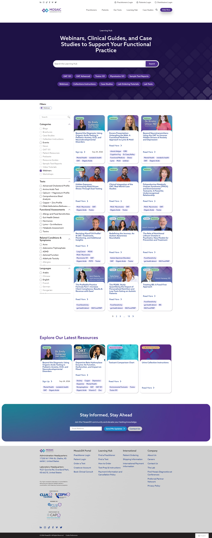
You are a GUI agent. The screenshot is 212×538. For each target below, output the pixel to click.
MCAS (90, 252)
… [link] (124, 316)
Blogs (45, 128)
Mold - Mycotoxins (83, 207)
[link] (133, 316)
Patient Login (80, 459)
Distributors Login (164, 2)
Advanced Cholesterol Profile (56, 185)
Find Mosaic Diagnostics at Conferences (160, 473)
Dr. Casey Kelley (129, 154)
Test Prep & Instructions (109, 467)
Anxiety (79, 381)
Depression (96, 381)
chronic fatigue (115, 151)
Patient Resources (51, 153)
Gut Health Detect (51, 217)
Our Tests (118, 10)
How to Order (104, 463)
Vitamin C (92, 390)
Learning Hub (132, 10)
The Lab (151, 467)
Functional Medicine (117, 158)
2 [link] (116, 316)
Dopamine (80, 384)
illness (129, 158)
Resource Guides (50, 160)
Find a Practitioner (106, 455)
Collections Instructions (84, 84)
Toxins (46, 231)
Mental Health (82, 158)
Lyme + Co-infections (52, 224)
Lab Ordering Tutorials (128, 84)
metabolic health (95, 158)
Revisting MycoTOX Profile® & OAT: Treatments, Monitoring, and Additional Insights (88, 236)
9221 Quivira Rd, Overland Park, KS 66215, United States (54, 471)
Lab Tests (148, 84)
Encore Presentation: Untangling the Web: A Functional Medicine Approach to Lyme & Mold (121, 136)
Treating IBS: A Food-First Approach (155, 285)
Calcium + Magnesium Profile (56, 193)
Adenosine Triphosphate (54, 248)
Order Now (166, 10)
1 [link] (112, 316)
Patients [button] (105, 10)
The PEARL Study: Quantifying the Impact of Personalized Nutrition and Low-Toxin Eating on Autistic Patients (122, 289)
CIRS (125, 151)
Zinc (100, 390)
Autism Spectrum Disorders (120, 258)
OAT (78, 161)
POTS (91, 261)
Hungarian (47, 290)
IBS (160, 305)
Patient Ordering (130, 455)
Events (46, 142)
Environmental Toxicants (119, 387)
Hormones (48, 221)
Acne (45, 244)
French (46, 283)
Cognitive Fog (115, 154)
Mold (118, 161)
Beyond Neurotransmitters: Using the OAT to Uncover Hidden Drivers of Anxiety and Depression (155, 136)
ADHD (45, 251)
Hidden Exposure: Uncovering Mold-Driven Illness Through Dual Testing (89, 186)
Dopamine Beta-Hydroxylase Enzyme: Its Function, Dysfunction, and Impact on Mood (89, 365)
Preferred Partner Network (156, 480)
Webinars (63, 84)
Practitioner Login (82, 455)
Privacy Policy (154, 485)
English (46, 279)
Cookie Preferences (72, 535)
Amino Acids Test (51, 189)
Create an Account (82, 467)
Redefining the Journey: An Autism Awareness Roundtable (121, 235)
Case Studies (148, 10)
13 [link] (129, 316)
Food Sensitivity (150, 258)
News (45, 146)
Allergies (47, 262)
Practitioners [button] (91, 10)
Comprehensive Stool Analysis (53, 198)
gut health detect (150, 261)
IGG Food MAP (164, 261)
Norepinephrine (82, 387)
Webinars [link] (46, 108)
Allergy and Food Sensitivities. (56, 214)
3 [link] (120, 316)
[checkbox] (41, 143)
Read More (114, 145)
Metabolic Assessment (53, 228)
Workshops (48, 174)
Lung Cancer (81, 252)
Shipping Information (133, 459)
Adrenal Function (51, 255)
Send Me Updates (114, 428)
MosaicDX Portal (82, 450)
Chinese (46, 276)
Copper (87, 381)
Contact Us (135, 428)
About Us (152, 455)
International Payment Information (133, 465)
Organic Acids (87, 161)
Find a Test (103, 459)
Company (152, 450)
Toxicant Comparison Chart (121, 362)
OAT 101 (67, 76)
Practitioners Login (125, 2)
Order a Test (79, 463)
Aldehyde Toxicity (51, 258)
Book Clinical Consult (83, 471)
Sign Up (79, 152)
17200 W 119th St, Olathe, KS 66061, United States (53, 460)
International (129, 450)
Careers (151, 459)
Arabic (46, 272)
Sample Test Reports (139, 76)
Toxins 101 (100, 76)
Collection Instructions (53, 139)
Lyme (112, 161)
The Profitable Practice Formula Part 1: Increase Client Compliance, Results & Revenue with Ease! (89, 287)
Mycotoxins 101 (117, 76)
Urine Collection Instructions (155, 362)
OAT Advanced (83, 76)
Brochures (47, 132)
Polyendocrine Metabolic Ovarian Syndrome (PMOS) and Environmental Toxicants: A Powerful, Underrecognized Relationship (155, 190)
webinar (126, 161)
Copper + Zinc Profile (52, 202)
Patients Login (145, 2)
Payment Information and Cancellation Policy (110, 473)
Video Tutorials (50, 167)
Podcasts (47, 156)
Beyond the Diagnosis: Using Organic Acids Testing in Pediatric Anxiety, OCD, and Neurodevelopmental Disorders (89, 137)
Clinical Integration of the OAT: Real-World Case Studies (121, 186)
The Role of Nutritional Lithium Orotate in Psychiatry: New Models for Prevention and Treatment (155, 236)
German (46, 286)
